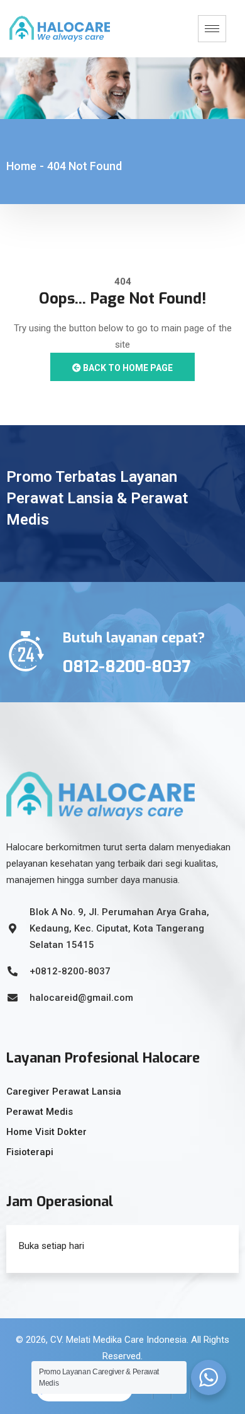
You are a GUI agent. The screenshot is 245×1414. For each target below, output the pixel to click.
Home (21, 166)
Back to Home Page (127, 368)
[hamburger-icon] (212, 28)
